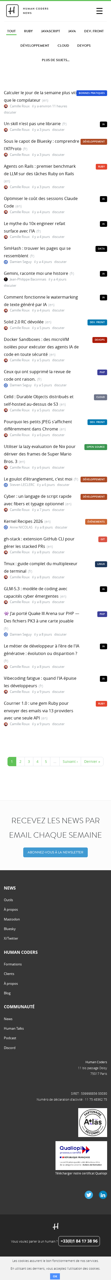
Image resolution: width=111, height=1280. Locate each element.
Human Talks (14, 1028)
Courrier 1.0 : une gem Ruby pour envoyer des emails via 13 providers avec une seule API (38, 710)
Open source (96, 447)
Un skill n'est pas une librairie (32, 123)
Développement (94, 141)
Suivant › (70, 761)
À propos (11, 909)
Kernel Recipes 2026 (23, 521)
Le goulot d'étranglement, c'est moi (38, 479)
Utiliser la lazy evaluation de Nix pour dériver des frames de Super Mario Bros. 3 (40, 454)
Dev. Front (97, 322)
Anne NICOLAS (21, 527)
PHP (102, 372)
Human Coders (96, 1062)
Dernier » (92, 761)
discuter (10, 112)
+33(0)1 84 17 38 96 (79, 1241)
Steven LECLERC (22, 485)
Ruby (101, 166)
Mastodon (12, 919)
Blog (7, 993)
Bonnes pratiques (92, 93)
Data (101, 248)
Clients (9, 973)
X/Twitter (11, 938)
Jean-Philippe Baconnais (28, 279)
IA (103, 124)
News (8, 1019)
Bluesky (10, 928)
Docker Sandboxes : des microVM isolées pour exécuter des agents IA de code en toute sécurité (41, 347)
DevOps (100, 339)
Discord (9, 1047)
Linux (101, 564)
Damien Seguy (21, 262)
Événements (96, 521)
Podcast (10, 1038)
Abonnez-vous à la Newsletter (55, 852)
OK (55, 1276)
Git (103, 539)
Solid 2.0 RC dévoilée (24, 322)
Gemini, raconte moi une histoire (36, 273)
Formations (13, 964)
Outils (8, 900)
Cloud (100, 397)
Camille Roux (20, 106)
